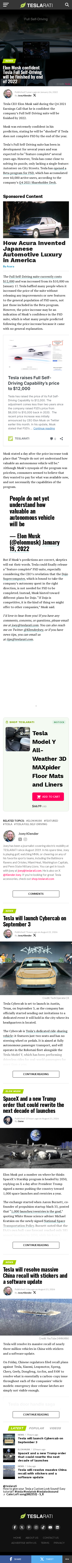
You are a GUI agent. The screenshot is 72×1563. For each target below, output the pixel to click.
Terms (45, 1542)
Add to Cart (51, 796)
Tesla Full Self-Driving (31, 824)
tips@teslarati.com (20, 639)
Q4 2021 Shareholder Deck (37, 182)
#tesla (19, 1491)
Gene (21, 1121)
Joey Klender (25, 95)
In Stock (59, 722)
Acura (10, 266)
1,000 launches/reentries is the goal (36, 1211)
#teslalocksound (47, 1491)
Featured (52, 821)
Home (17, 1537)
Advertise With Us (23, 1542)
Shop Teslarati (21, 722)
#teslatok (29, 1491)
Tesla (67, 84)
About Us (32, 1537)
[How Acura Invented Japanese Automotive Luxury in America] (36, 237)
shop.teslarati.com (42, 878)
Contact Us (51, 1537)
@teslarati (10, 1486)
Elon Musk (35, 821)
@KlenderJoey (33, 630)
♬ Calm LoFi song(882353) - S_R (23, 1494)
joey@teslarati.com (25, 625)
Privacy (59, 1542)
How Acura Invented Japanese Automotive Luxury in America (34, 251)
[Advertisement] (36, 678)
